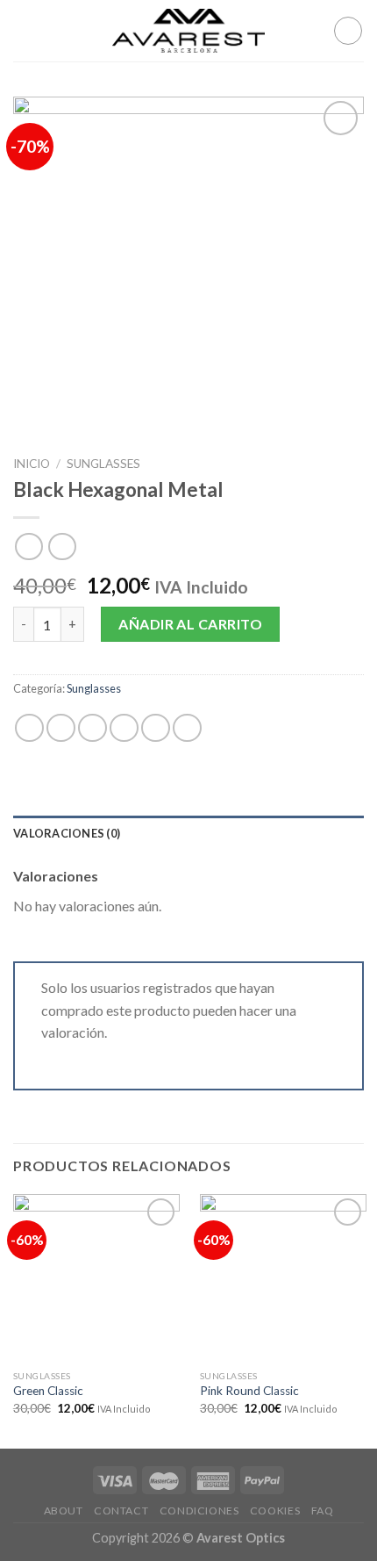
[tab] (188, 833)
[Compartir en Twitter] (92, 728)
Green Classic (48, 1391)
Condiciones (199, 1510)
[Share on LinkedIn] (187, 728)
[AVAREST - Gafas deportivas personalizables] (188, 30)
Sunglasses (103, 464)
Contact (121, 1510)
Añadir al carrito (190, 623)
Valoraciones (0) (66, 833)
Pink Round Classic (249, 1391)
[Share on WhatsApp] (29, 728)
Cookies (275, 1510)
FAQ (322, 1510)
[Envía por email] (124, 728)
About (63, 1510)
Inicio (31, 464)
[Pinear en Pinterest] (155, 728)
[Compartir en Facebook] (60, 728)
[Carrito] (348, 31)
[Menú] (23, 30)
